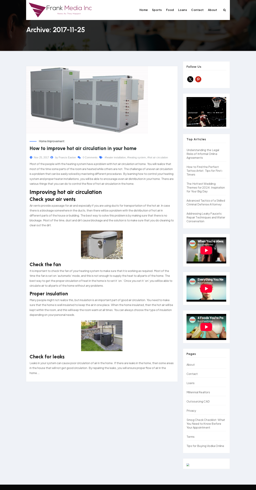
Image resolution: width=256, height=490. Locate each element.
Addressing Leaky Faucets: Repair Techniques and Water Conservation (206, 217)
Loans (182, 10)
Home (143, 10)
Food (170, 10)
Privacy (191, 410)
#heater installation (115, 157)
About (212, 10)
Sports (157, 10)
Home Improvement (51, 141)
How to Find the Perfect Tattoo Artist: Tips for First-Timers (205, 170)
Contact (197, 10)
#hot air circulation (157, 157)
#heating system (136, 157)
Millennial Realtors (198, 392)
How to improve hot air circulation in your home (83, 148)
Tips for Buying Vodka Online (205, 446)
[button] (224, 10)
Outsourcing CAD (198, 401)
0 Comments (90, 157)
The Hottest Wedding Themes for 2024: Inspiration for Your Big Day (206, 187)
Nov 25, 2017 (41, 157)
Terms (191, 436)
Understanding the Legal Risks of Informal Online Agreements (203, 153)
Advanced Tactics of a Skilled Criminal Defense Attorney (206, 202)
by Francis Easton (65, 157)
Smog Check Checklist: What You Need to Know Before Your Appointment (206, 423)
